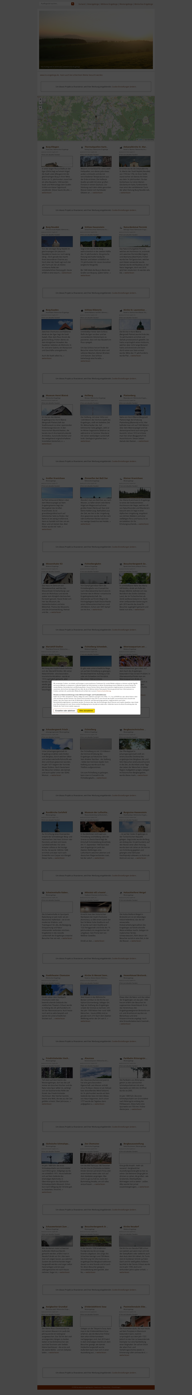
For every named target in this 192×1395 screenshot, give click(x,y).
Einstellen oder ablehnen (65, 711)
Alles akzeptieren (86, 711)
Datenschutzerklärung (104, 691)
